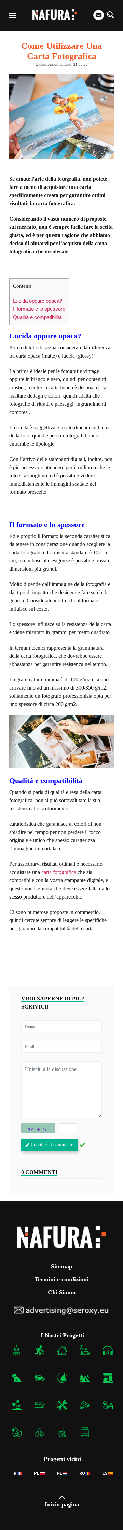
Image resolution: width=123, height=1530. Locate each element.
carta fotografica (58, 872)
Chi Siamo (62, 1292)
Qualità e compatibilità (37, 317)
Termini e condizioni (61, 1279)
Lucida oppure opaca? (37, 301)
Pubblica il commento (52, 1145)
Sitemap (61, 1266)
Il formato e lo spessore (39, 309)
